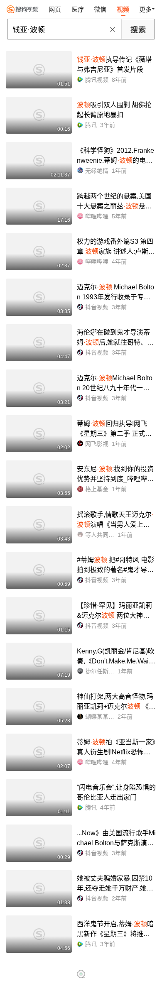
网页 (55, 9)
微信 (100, 9)
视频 (123, 9)
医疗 (77, 9)
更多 (145, 9)
